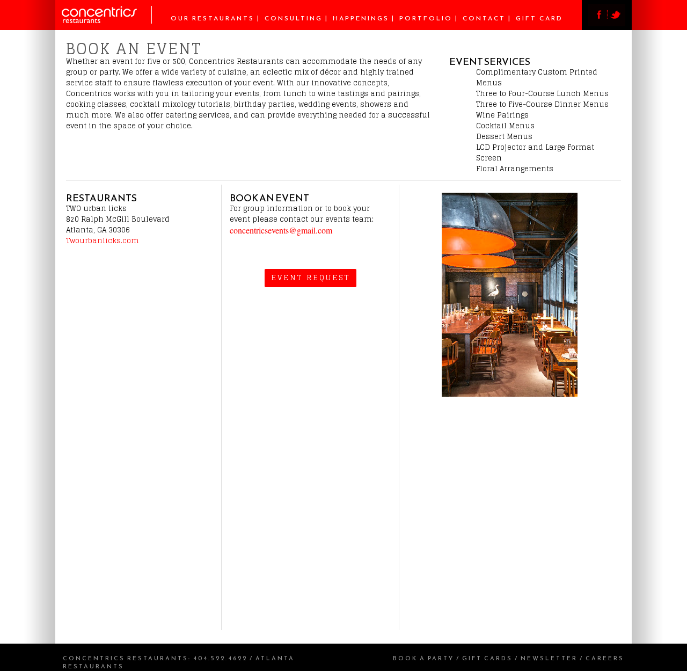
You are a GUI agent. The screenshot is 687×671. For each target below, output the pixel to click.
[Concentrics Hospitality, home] (107, 20)
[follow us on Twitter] (616, 23)
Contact (484, 18)
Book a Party (423, 658)
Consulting (294, 18)
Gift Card (539, 18)
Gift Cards (487, 658)
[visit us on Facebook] (597, 23)
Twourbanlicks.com (102, 241)
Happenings (361, 18)
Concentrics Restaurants (125, 658)
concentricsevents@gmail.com (281, 230)
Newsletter (549, 658)
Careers (605, 658)
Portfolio (425, 18)
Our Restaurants (212, 18)
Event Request (310, 278)
